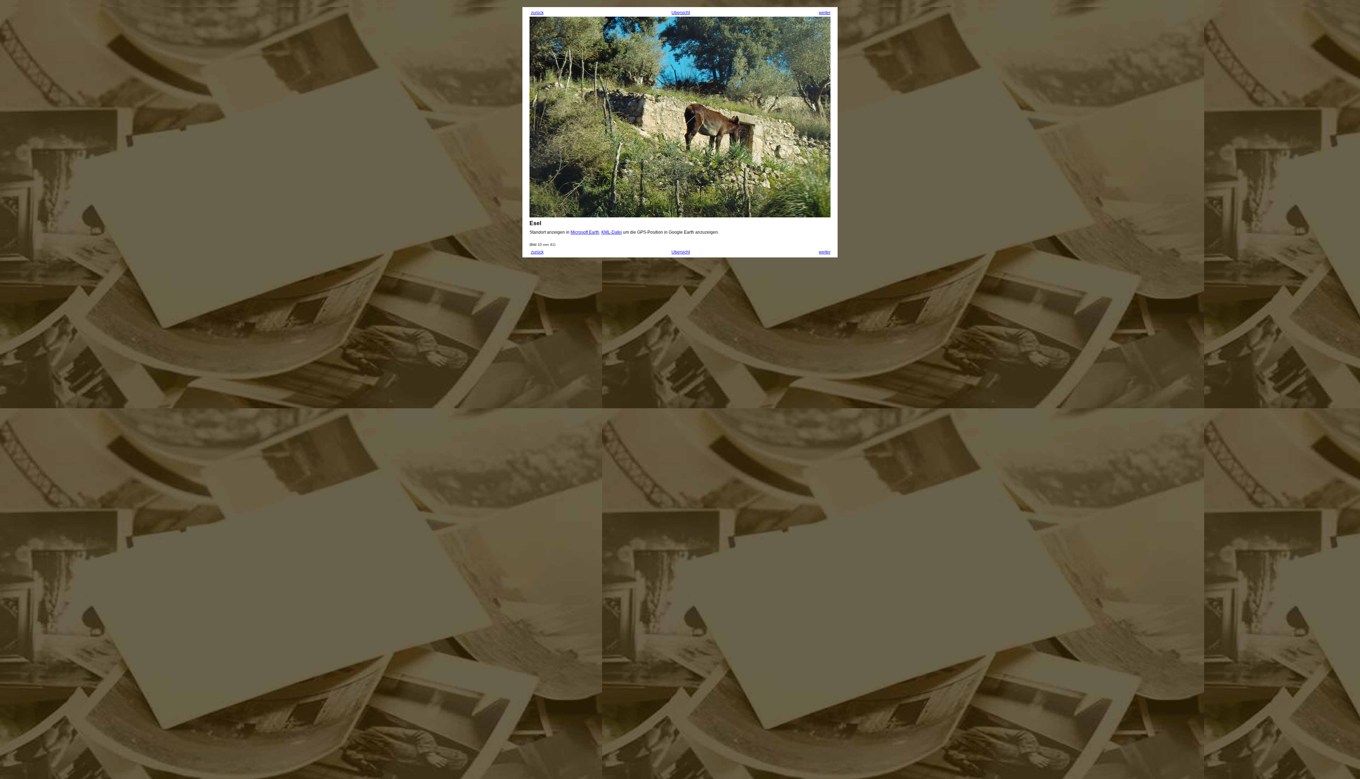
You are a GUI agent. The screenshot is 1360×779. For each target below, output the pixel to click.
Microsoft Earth (585, 232)
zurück (537, 13)
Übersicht (681, 13)
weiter (825, 13)
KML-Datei (611, 232)
